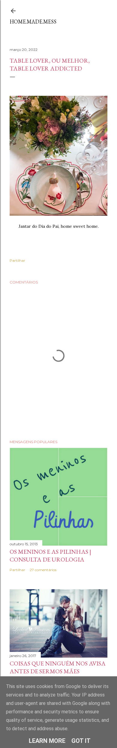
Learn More (47, 740)
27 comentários (43, 570)
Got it (81, 740)
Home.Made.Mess (33, 21)
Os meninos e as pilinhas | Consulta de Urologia (50, 555)
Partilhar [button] (17, 260)
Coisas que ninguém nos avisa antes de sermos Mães (58, 667)
